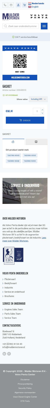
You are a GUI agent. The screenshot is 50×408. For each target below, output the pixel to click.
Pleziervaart (10, 279)
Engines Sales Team (13, 309)
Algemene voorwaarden (25, 392)
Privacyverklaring (25, 384)
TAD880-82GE (13, 161)
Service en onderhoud (14, 291)
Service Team (10, 318)
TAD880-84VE (30, 161)
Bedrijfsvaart (10, 283)
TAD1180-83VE (13, 155)
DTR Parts (25, 401)
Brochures (9, 296)
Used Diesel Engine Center (25, 397)
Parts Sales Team (12, 313)
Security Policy (25, 388)
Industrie (8, 287)
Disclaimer (25, 379)
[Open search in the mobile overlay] (20, 26)
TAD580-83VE (30, 155)
